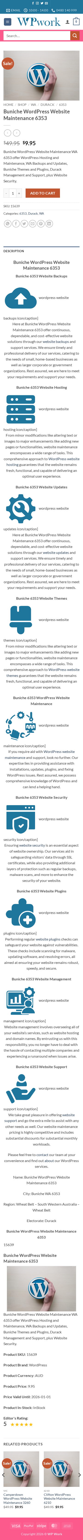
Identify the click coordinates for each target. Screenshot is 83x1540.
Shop (22, 105)
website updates (56, 552)
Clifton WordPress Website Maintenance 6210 (59, 1498)
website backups (56, 341)
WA (33, 105)
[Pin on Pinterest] (41, 223)
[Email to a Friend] (32, 223)
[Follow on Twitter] (42, 3)
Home (8, 105)
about (49, 1160)
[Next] (79, 1484)
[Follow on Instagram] (37, 3)
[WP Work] (39, 22)
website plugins (48, 939)
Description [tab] (13, 251)
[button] (7, 22)
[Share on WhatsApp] (8, 223)
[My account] (67, 22)
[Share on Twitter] (24, 223)
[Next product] (7, 133)
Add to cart (43, 193)
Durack (47, 105)
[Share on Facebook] (16, 223)
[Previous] (3, 1484)
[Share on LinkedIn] (49, 223)
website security (32, 845)
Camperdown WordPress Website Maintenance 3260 (17, 1498)
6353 (62, 105)
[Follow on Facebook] (33, 3)
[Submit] (75, 35)
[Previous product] (16, 133)
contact (42, 1154)
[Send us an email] (46, 3)
